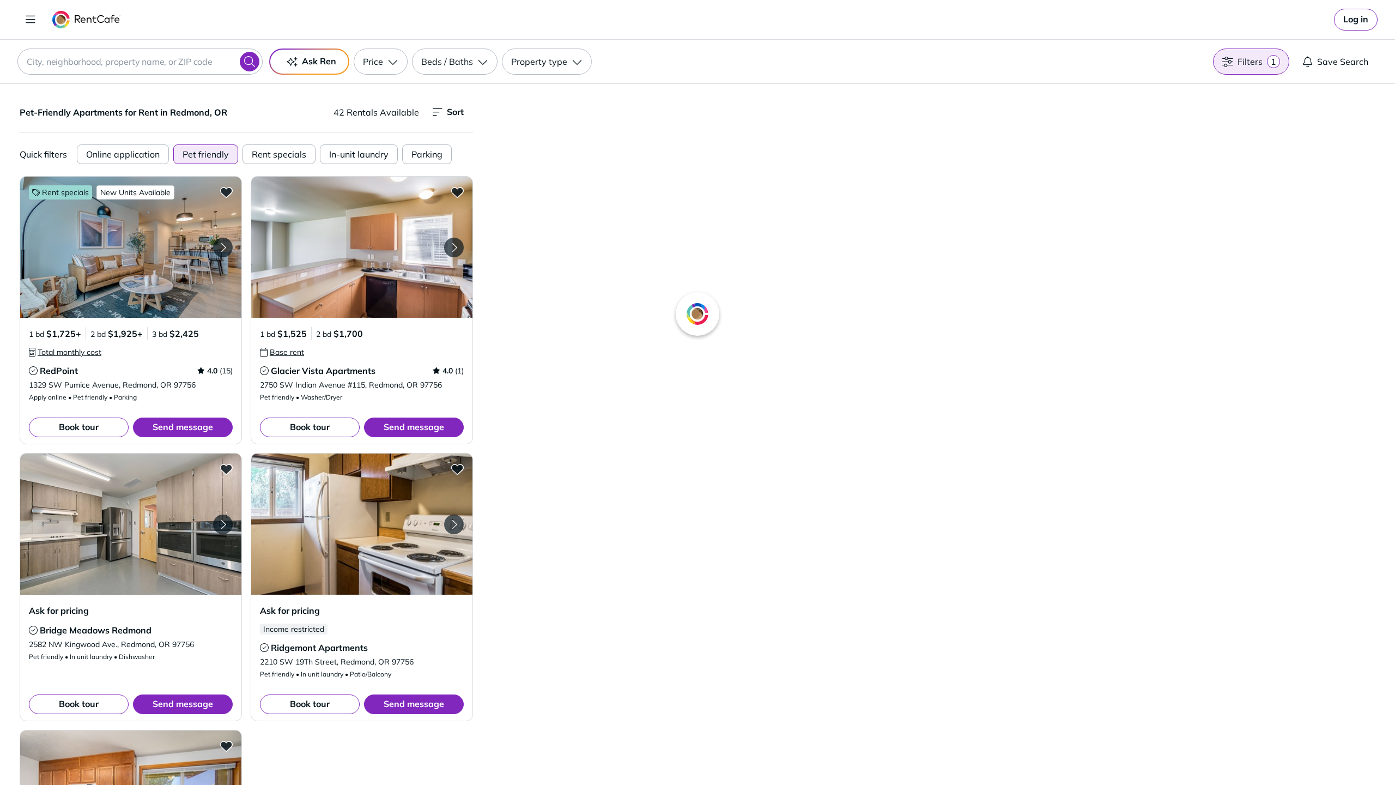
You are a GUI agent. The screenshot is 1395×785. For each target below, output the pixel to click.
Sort (455, 111)
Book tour (79, 426)
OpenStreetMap (989, 752)
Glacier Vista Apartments (323, 370)
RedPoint (59, 370)
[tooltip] (65, 352)
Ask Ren (319, 61)
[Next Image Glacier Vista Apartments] (454, 247)
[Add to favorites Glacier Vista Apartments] (457, 192)
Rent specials (279, 154)
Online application (123, 154)
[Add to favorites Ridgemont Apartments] (457, 469)
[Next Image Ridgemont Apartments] (454, 524)
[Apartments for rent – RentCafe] (86, 19)
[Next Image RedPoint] (223, 247)
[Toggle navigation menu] (30, 20)
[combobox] (140, 62)
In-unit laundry (359, 154)
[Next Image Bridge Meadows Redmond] (223, 524)
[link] (1356, 20)
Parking (426, 154)
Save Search (1342, 61)
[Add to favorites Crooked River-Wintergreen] (226, 746)
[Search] (249, 61)
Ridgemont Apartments (319, 647)
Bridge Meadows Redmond (95, 630)
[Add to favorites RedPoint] (226, 192)
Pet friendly (206, 154)
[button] (130, 247)
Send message (183, 426)
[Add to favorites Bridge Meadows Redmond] (226, 469)
